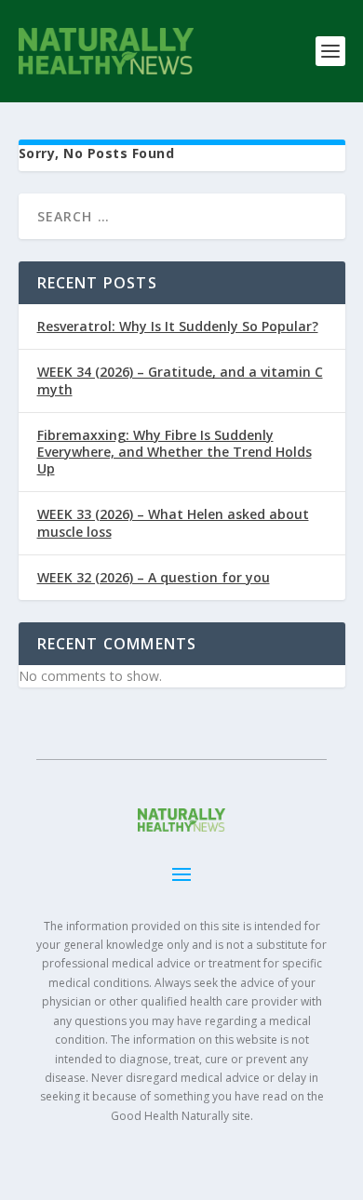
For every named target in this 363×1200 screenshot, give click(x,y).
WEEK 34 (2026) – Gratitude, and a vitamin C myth (180, 380)
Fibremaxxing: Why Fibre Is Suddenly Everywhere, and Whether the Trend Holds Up (174, 451)
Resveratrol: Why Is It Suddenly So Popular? (177, 326)
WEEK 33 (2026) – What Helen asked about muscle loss (173, 522)
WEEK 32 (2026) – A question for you (153, 577)
